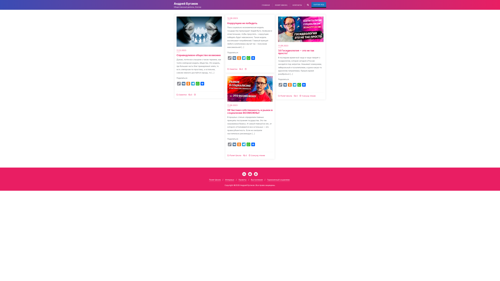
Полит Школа (286, 96)
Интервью (229, 180)
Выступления (257, 180)
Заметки (182, 95)
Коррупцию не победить (242, 23)
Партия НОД (319, 5)
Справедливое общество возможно (199, 55)
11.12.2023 (181, 50)
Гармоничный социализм (278, 180)
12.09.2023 (232, 18)
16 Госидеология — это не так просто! (296, 52)
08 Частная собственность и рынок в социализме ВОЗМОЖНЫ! (250, 111)
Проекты (242, 180)
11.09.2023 (283, 45)
